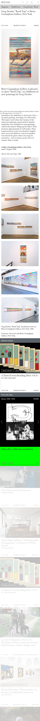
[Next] (38, 358)
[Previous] (1, 358)
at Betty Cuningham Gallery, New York (16, 147)
